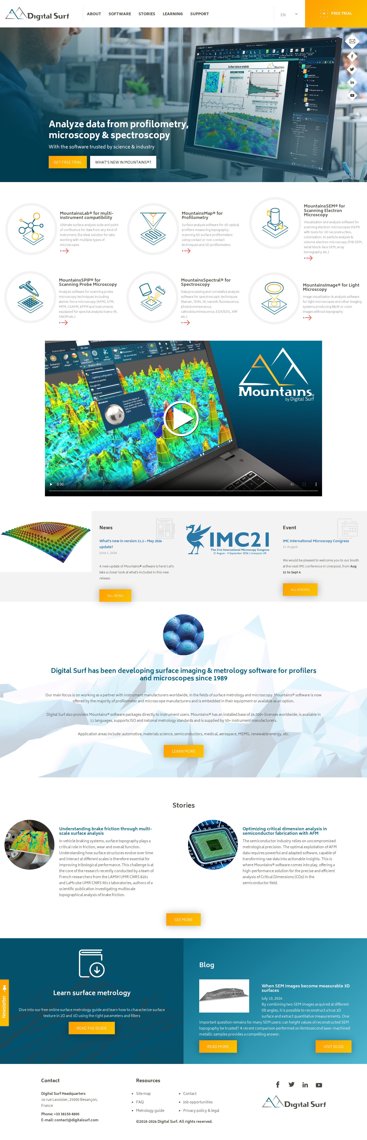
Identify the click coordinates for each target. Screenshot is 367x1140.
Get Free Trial (68, 163)
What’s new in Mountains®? (123, 163)
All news (115, 596)
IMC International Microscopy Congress (316, 541)
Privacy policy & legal (201, 1111)
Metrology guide (150, 1111)
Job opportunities (198, 1102)
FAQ (140, 1102)
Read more (218, 1047)
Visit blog (334, 1047)
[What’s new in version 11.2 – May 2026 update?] (46, 541)
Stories (147, 14)
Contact (189, 1094)
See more (183, 920)
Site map (143, 1094)
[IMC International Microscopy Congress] (229, 540)
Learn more (183, 752)
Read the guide (92, 1029)
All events (300, 590)
